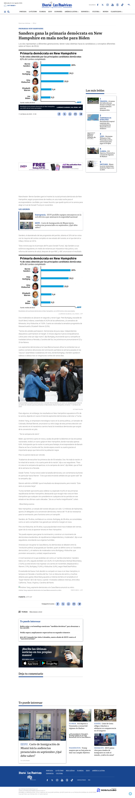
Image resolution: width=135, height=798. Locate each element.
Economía (58, 11)
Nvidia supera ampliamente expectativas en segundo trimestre (45, 632)
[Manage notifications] (130, 793)
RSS (89, 780)
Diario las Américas (25, 23)
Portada (22, 11)
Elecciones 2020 (36, 612)
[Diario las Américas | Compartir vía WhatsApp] (70, 114)
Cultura (95, 11)
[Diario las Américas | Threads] (117, 5)
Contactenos (81, 780)
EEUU (50, 11)
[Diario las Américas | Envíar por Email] (75, 114)
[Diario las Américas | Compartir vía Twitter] (65, 114)
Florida (42, 11)
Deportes (85, 11)
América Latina (71, 11)
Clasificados (116, 11)
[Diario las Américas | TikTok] (122, 5)
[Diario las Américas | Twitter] (102, 5)
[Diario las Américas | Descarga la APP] (31, 663)
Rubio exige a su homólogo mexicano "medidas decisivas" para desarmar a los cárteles (50, 627)
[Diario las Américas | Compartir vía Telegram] (81, 114)
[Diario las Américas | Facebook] (97, 5)
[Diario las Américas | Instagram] (107, 5)
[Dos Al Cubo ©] (106, 791)
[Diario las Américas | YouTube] (112, 5)
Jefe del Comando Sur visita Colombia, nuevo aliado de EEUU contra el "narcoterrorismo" (48, 638)
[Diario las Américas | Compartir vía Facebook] (59, 114)
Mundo (105, 11)
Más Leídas (70, 770)
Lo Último (33, 11)
